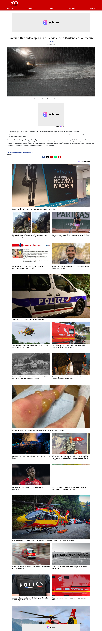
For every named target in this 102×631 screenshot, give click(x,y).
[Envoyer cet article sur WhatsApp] (55, 158)
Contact (72, 8)
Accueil (10, 8)
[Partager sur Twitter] (47, 158)
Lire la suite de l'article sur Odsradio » (20, 153)
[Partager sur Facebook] (43, 158)
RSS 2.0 (92, 8)
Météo (52, 8)
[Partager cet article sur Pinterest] (51, 158)
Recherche (31, 8)
